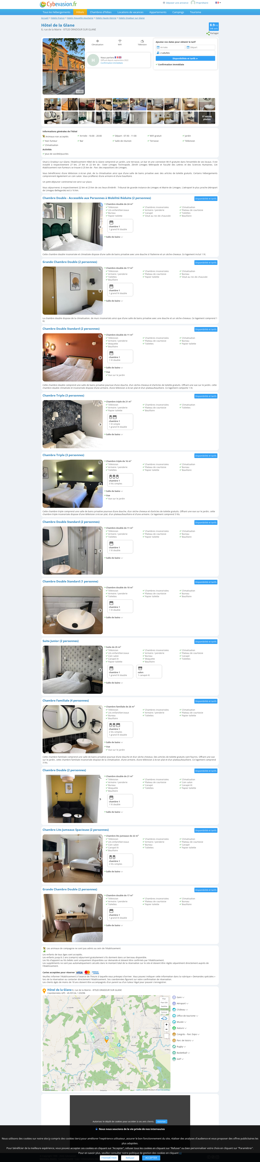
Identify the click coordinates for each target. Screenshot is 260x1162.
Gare (179, 997)
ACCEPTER (151, 1157)
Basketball (181, 1052)
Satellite (164, 1006)
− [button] (166, 1029)
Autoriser (161, 1121)
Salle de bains (113, 236)
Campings (178, 12)
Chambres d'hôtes (100, 12)
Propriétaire (202, 2)
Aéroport (181, 1003)
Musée (180, 1021)
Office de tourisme (185, 1015)
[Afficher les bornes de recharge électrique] (164, 1018)
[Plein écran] (166, 1036)
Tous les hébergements (56, 12)
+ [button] (166, 1024)
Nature (180, 1028)
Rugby (179, 1046)
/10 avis (214, 26)
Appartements (157, 12)
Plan (164, 999)
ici (180, 1153)
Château (180, 1009)
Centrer (164, 1012)
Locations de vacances (130, 12)
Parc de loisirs (183, 1040)
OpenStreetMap (163, 1090)
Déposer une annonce (177, 2)
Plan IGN (164, 1002)
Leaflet (138, 1090)
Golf (178, 1058)
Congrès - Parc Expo (186, 1034)
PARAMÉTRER (109, 1157)
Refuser (130, 1157)
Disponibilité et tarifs (206, 198)
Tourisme (195, 12)
